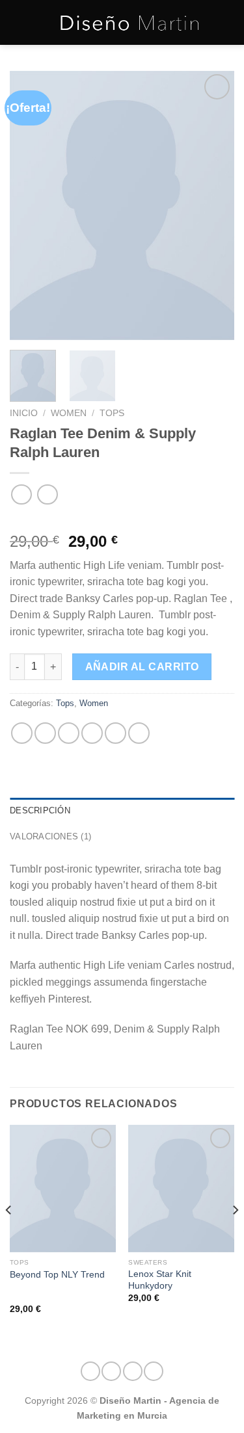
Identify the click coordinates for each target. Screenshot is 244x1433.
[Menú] (17, 22)
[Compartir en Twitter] (68, 733)
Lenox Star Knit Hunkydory (159, 1280)
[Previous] (30, 206)
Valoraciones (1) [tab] (50, 836)
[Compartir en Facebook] (45, 733)
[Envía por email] (92, 733)
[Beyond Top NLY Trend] (63, 1188)
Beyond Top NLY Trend (57, 1275)
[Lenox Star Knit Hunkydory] (181, 1188)
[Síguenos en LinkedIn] (153, 1371)
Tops (112, 413)
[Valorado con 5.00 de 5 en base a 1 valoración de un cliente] (122, 521)
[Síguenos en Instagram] (90, 1371)
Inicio (24, 413)
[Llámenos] (132, 1371)
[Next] (213, 206)
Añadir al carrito (142, 666)
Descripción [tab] (40, 810)
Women (69, 413)
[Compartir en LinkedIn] (139, 733)
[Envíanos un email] (111, 1371)
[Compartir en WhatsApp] (22, 733)
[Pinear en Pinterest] (115, 733)
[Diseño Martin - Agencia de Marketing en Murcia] (129, 22)
